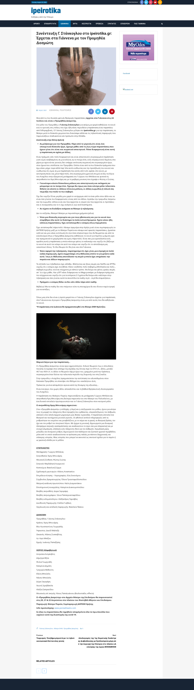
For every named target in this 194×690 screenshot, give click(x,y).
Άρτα (75, 24)
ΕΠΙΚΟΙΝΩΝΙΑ (133, 2)
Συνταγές (112, 24)
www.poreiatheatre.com (65, 608)
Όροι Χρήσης (97, 686)
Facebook (126, 73)
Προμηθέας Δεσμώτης (71, 628)
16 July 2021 (42, 110)
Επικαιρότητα (50, 24)
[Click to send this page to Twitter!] (98, 111)
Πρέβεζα (99, 24)
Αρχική (37, 24)
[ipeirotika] (46, 11)
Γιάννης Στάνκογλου (46, 628)
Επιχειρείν (125, 24)
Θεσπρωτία (86, 24)
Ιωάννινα (64, 24)
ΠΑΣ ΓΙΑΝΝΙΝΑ (139, 24)
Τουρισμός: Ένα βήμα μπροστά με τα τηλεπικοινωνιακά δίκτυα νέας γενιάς (55, 638)
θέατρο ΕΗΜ (58, 628)
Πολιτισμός (65, 110)
